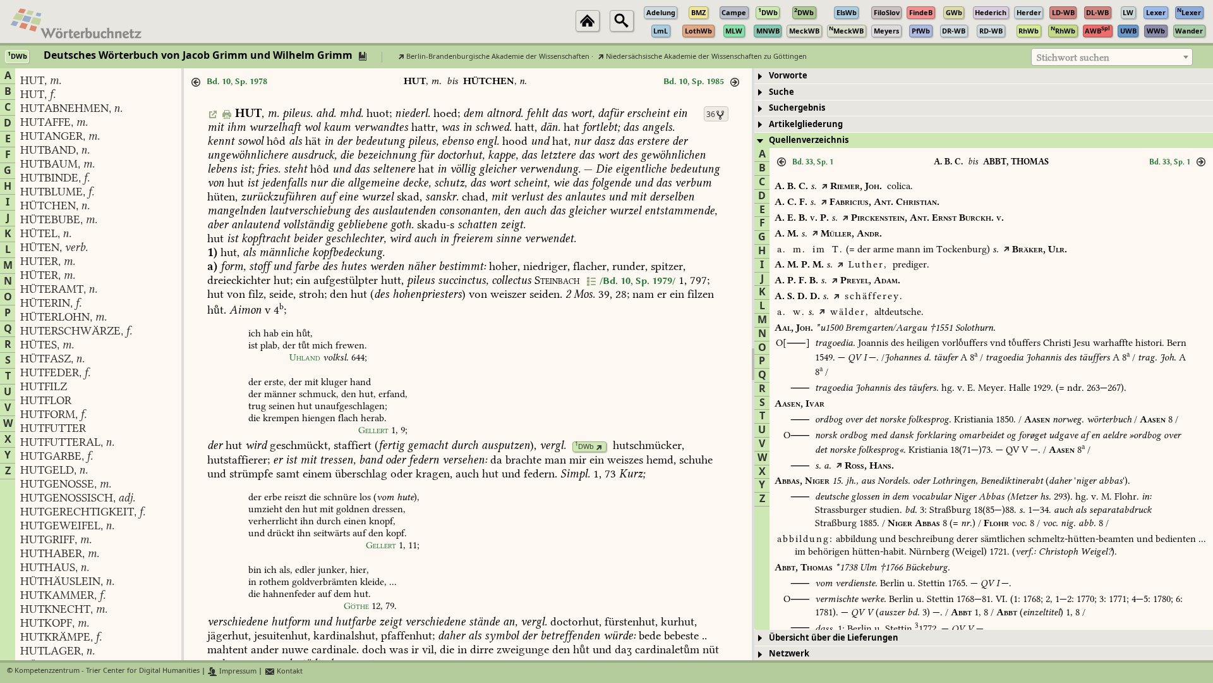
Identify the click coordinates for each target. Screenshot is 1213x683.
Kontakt (289, 671)
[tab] (983, 76)
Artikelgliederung (806, 124)
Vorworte (788, 76)
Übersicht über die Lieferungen (833, 638)
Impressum (236, 671)
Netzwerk (789, 654)
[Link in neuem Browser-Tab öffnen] (599, 447)
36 (710, 114)
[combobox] (1112, 57)
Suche (781, 92)
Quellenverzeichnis (808, 140)
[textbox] (1112, 57)
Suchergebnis (797, 108)
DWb (584, 447)
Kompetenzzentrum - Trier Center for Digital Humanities (107, 671)
